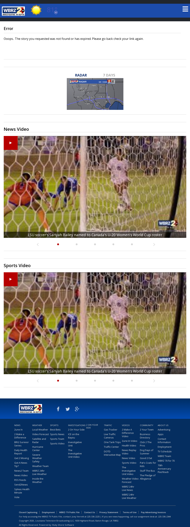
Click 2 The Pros (146, 443)
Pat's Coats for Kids (148, 464)
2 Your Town (147, 429)
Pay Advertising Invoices (153, 512)
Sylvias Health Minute (22, 491)
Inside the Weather (37, 480)
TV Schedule (165, 451)
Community (146, 425)
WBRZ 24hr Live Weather (39, 472)
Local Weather (40, 429)
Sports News (57, 434)
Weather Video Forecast (130, 480)
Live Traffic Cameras (110, 436)
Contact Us (89, 512)
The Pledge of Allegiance (147, 477)
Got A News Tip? (20, 464)
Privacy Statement (108, 512)
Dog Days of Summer (146, 451)
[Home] (14, 11)
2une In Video (129, 441)
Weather (37, 425)
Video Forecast (40, 434)
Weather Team (40, 466)
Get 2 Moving (21, 458)
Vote (16, 497)
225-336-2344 (164, 516)
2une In (18, 429)
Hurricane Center (37, 448)
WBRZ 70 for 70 (166, 460)
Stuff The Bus (147, 470)
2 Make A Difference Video (128, 433)
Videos (126, 425)
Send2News (21, 484)
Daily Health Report (20, 451)
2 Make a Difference (20, 436)
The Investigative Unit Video (75, 453)
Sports (54, 425)
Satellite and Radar (39, 440)
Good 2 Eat (146, 458)
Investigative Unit (75, 443)
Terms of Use (130, 512)
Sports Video (57, 443)
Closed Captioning (28, 512)
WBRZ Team (164, 456)
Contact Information (164, 440)
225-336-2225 (93, 516)
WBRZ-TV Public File (69, 512)
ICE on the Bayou (73, 436)
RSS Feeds (20, 480)
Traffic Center (111, 446)
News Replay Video (129, 451)
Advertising (164, 429)
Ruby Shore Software (63, 524)
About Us (163, 425)
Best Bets (55, 429)
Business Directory (145, 436)
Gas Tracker (110, 429)
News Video (21, 475)
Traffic (108, 425)
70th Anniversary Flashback (164, 469)
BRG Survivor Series (21, 443)
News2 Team (21, 470)
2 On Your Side (76, 429)
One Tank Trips (112, 442)
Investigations (76, 425)
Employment (164, 446)
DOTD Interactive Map (112, 453)
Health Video (129, 445)
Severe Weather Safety (37, 458)
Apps (160, 434)
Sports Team (57, 438)
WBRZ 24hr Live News (128, 488)
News (17, 425)
